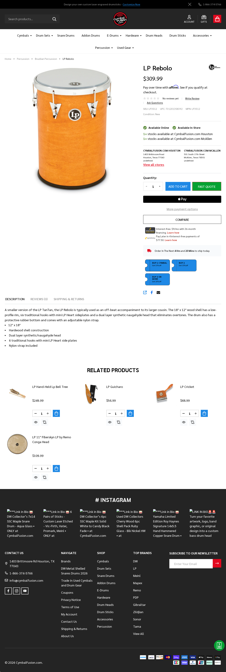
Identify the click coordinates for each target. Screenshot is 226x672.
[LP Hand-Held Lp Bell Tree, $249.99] (17, 393)
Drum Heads (154, 35)
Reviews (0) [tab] (39, 299)
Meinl (137, 576)
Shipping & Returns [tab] (69, 299)
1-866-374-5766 (21, 573)
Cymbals (23, 35)
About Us (67, 636)
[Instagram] (16, 591)
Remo (137, 590)
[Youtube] (25, 591)
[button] (157, 266)
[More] (30, 35)
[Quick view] (35, 422)
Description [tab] (15, 299)
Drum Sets (43, 35)
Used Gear (124, 47)
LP (134, 568)
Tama (137, 626)
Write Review (192, 98)
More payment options (182, 209)
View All (138, 634)
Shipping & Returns (74, 629)
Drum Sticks (178, 35)
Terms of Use (70, 607)
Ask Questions (155, 102)
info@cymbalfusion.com (26, 580)
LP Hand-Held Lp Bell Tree (50, 387)
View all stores (153, 164)
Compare (182, 219)
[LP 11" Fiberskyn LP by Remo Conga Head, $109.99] (17, 444)
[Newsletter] (217, 563)
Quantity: (150, 178)
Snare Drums (66, 35)
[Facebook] (151, 292)
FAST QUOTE (207, 186)
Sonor (137, 619)
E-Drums (113, 35)
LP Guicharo (114, 387)
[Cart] (217, 19)
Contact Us (69, 621)
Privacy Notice (71, 600)
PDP (136, 597)
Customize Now (131, 4)
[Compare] (44, 422)
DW (135, 561)
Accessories (201, 35)
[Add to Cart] (56, 413)
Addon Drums (91, 35)
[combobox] (32, 18)
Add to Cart (178, 186)
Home (8, 58)
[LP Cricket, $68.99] (165, 393)
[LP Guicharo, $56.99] (91, 393)
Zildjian (138, 612)
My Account (69, 614)
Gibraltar (139, 605)
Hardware (132, 35)
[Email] (158, 292)
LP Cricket (187, 387)
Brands (66, 561)
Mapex (137, 583)
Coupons (67, 592)
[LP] (213, 67)
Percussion (102, 47)
